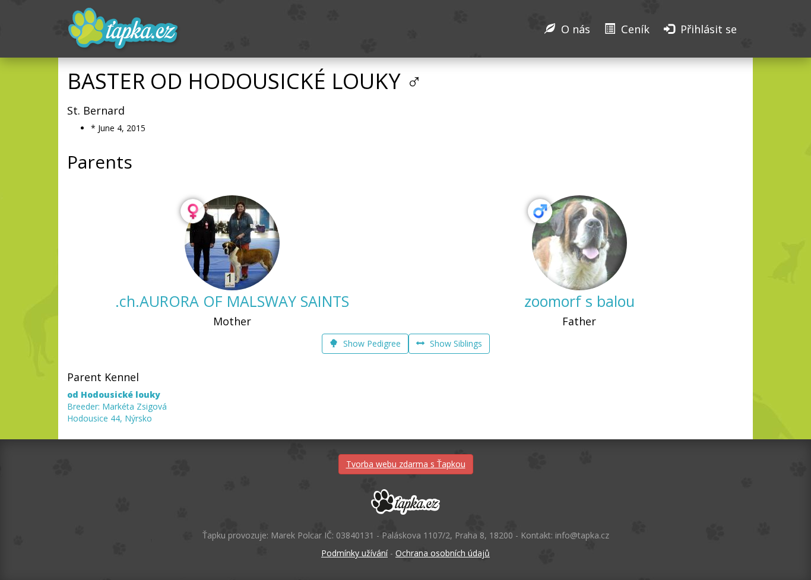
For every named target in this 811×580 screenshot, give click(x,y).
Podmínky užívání (354, 553)
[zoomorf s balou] (579, 242)
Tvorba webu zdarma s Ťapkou (405, 464)
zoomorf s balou (579, 301)
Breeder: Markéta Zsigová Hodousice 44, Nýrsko (117, 406)
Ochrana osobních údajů (442, 553)
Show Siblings (454, 343)
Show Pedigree (371, 343)
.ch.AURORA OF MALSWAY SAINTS (232, 301)
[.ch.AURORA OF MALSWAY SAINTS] (232, 242)
